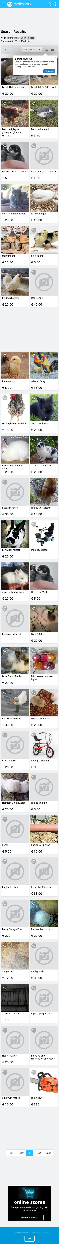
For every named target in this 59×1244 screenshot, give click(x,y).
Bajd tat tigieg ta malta (43, 171)
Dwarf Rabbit (38, 634)
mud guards (37, 971)
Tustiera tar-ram (11, 1013)
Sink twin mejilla (11, 1097)
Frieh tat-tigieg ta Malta (15, 171)
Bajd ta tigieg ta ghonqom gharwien (12, 131)
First (10, 1152)
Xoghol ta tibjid (10, 887)
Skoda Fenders (10, 507)
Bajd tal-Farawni (40, 129)
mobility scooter (39, 549)
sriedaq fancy (38, 381)
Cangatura (7, 971)
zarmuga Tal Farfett (41, 465)
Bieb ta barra (9, 760)
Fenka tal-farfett (11, 549)
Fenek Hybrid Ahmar (13, 87)
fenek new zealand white (12, 467)
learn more (42, 1232)
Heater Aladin (9, 1055)
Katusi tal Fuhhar (40, 844)
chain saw (36, 1097)
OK (29, 1238)
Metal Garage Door (12, 929)
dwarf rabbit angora (13, 592)
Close (55, 57)
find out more (29, 1217)
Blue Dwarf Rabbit (12, 676)
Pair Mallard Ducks (12, 718)
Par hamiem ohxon (41, 929)
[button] (32, 50)
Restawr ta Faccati (12, 634)
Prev (21, 1152)
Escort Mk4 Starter (41, 887)
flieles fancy (8, 381)
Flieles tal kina (39, 802)
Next (38, 1152)
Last (48, 1152)
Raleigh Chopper (40, 760)
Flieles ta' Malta (39, 592)
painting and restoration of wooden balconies (43, 1057)
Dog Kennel (37, 297)
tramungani (8, 255)
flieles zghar (37, 255)
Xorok (5, 844)
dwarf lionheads (40, 423)
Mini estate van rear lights (42, 678)
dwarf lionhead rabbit (14, 213)
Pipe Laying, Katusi (41, 1013)
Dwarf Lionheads (40, 718)
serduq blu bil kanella (14, 423)
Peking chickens (10, 297)
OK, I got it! (49, 71)
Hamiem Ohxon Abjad (13, 802)
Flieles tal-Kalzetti (41, 507)
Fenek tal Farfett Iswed (43, 87)
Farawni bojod (38, 213)
